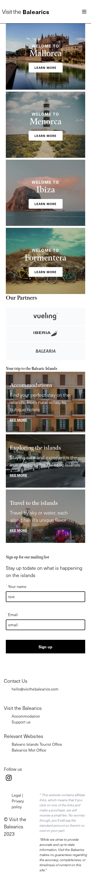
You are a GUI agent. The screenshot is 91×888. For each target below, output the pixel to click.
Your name (16, 586)
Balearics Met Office (29, 750)
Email (12, 614)
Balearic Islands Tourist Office (37, 744)
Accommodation (26, 716)
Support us (21, 721)
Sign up (45, 646)
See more (18, 419)
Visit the (26, 12)
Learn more (45, 68)
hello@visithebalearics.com (35, 688)
